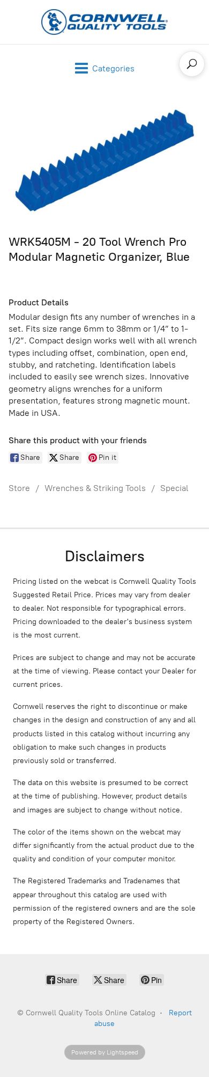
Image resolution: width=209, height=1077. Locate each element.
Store (19, 488)
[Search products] (191, 63)
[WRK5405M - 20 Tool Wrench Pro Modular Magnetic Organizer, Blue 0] (104, 160)
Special (174, 488)
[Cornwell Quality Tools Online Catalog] (104, 22)
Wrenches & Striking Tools (95, 488)
